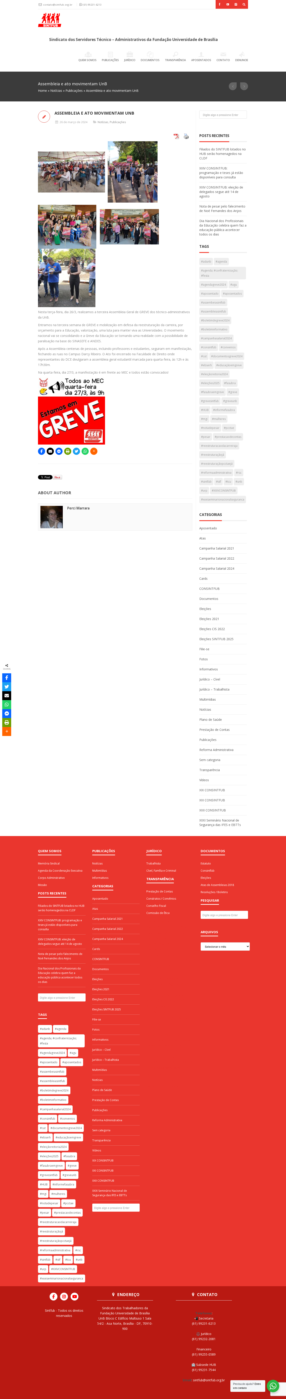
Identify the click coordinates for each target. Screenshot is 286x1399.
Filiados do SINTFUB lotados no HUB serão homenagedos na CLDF (222, 153)
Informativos (208, 669)
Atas (202, 538)
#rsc (239, 473)
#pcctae (229, 428)
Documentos (150, 60)
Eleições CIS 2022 (212, 629)
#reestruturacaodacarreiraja (219, 446)
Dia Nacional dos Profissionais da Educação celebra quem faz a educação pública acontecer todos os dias (222, 227)
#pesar (205, 437)
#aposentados (232, 293)
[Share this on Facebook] (41, 451)
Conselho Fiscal (156, 906)
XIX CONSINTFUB (212, 790)
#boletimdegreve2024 (215, 320)
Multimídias (207, 699)
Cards (203, 578)
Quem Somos (87, 60)
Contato (223, 60)
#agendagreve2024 (213, 285)
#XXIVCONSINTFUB (224, 490)
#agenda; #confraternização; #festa (219, 273)
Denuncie (241, 60)
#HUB (205, 410)
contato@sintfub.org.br (58, 4)
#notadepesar (210, 428)
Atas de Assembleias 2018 (217, 885)
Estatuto (206, 863)
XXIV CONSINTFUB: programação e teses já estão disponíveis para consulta (221, 172)
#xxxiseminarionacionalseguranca (222, 499)
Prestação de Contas (214, 729)
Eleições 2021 (209, 619)
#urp (204, 490)
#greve (232, 392)
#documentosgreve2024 (226, 356)
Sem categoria (209, 760)
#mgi (204, 419)
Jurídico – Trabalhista (214, 689)
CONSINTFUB (209, 588)
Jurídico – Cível (209, 679)
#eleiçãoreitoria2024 (214, 374)
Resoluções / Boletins (214, 892)
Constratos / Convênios (161, 899)
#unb (239, 481)
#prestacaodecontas (228, 437)
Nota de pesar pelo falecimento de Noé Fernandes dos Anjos (222, 208)
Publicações (110, 60)
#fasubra (230, 383)
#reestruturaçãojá (212, 455)
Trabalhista (153, 863)
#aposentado (210, 293)
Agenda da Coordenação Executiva (60, 871)
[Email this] (50, 451)
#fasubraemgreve (212, 392)
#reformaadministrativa (216, 473)
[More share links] (93, 451)
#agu (233, 285)
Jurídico (129, 60)
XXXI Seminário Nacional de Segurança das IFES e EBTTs (220, 822)
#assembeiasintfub (213, 302)
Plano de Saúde (210, 719)
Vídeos (204, 780)
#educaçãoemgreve (229, 365)
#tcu (228, 481)
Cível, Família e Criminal (161, 871)
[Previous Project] (233, 86)
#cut (204, 356)
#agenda (221, 261)
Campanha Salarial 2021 (216, 548)
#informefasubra (224, 410)
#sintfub (206, 481)
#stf (218, 481)
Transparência (175, 60)
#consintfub (208, 347)
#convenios (228, 347)
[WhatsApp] (85, 451)
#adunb (206, 261)
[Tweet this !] (76, 451)
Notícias (56, 90)
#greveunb (230, 401)
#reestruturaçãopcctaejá (217, 464)
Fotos (203, 659)
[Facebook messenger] (59, 451)
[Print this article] (67, 451)
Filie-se (204, 649)
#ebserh (206, 365)
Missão (42, 885)
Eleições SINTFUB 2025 (216, 639)
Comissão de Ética (158, 913)
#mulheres (219, 419)
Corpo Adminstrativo (51, 878)
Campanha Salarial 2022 (216, 558)
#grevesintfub (210, 401)
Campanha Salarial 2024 (216, 568)
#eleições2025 (210, 383)
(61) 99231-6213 (92, 4)
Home (42, 90)
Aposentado (208, 528)
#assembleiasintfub (213, 311)
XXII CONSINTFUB (212, 810)
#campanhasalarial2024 (216, 338)
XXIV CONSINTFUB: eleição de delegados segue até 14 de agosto (221, 191)
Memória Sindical (49, 863)
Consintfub (207, 871)
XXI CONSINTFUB (212, 800)
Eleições (205, 609)
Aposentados (201, 60)
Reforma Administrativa (216, 750)
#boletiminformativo (214, 329)
